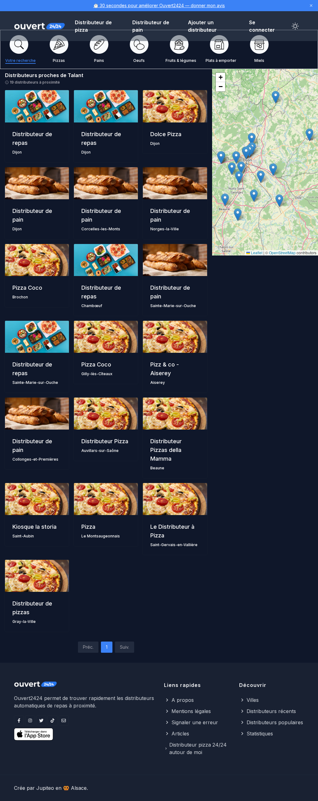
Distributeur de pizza (93, 26)
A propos (182, 700)
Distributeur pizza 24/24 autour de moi (198, 748)
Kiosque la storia (34, 526)
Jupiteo (45, 788)
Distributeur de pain (150, 26)
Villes (253, 700)
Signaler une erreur (194, 722)
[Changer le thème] (295, 26)
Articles (180, 733)
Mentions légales (191, 711)
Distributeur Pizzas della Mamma (166, 450)
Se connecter (262, 26)
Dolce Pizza (165, 134)
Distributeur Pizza (104, 441)
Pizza (88, 526)
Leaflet (256, 252)
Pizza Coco (27, 287)
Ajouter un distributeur (202, 26)
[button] (246, 152)
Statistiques (260, 733)
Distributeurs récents (271, 711)
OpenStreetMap (282, 252)
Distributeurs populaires (275, 722)
